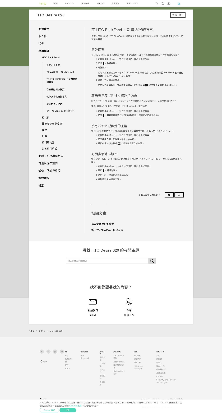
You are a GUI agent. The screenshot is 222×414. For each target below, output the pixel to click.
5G (66, 355)
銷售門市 (100, 3)
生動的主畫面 (53, 64)
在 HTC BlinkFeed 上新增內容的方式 (62, 80)
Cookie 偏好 (49, 410)
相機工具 (137, 362)
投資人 (159, 362)
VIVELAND (132, 3)
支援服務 (115, 3)
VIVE (67, 368)
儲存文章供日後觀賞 (57, 96)
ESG (158, 355)
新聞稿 (159, 359)
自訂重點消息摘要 (55, 89)
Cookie (159, 376)
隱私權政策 (161, 369)
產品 (55, 3)
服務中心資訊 (119, 362)
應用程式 (137, 355)
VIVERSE (69, 3)
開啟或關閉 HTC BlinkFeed (60, 71)
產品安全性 (161, 373)
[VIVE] (179, 3)
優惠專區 (85, 3)
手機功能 (137, 359)
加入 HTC (160, 366)
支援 (40, 330)
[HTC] (43, 3)
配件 (67, 365)
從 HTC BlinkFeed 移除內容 (60, 110)
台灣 (45, 361)
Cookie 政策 (75, 405)
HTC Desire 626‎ (54, 330)
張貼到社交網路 (54, 103)
